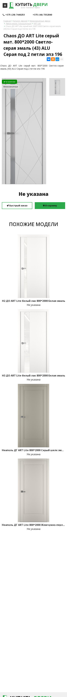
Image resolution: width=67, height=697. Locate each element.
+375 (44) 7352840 (42, 14)
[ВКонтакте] (48, 59)
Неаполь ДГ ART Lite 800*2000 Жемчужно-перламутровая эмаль (33, 525)
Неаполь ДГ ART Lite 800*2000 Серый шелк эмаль (33, 450)
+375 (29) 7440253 (15, 14)
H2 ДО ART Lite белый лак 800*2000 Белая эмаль (33, 301)
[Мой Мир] (57, 59)
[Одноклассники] (53, 59)
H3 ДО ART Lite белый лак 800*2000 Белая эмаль (33, 375)
